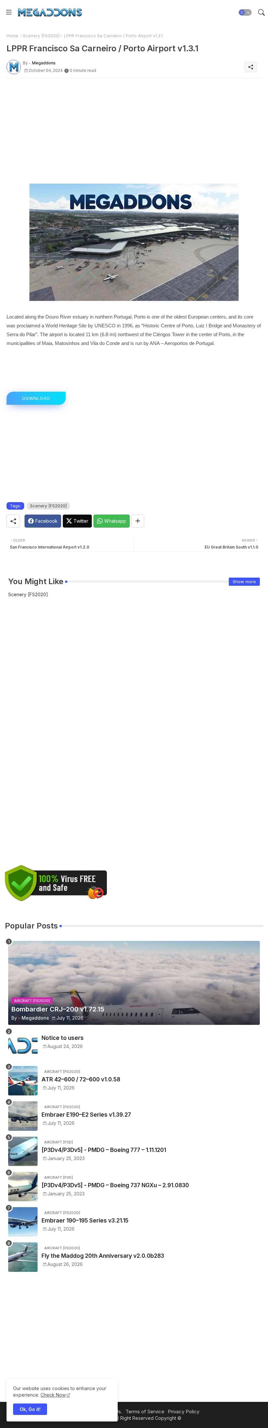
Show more (244, 581)
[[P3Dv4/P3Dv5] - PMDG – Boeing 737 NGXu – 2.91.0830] (23, 1186)
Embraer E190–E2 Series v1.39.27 (86, 1114)
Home (12, 35)
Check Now (53, 1395)
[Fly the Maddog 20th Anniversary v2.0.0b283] (23, 1257)
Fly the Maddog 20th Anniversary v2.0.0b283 (103, 1256)
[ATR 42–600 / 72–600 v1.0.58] (23, 1080)
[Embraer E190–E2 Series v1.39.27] (23, 1116)
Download (36, 398)
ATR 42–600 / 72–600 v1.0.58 (81, 1079)
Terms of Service (145, 1411)
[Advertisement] (134, 129)
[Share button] (137, 521)
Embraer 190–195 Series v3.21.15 (85, 1220)
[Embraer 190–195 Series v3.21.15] (23, 1222)
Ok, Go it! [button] (30, 1409)
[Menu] (9, 12)
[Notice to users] (23, 1045)
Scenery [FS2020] (41, 35)
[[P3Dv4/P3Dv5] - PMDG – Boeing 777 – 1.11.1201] (23, 1151)
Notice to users (63, 1038)
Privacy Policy (183, 1411)
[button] (245, 12)
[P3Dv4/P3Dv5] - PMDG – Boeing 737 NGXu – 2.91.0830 (115, 1185)
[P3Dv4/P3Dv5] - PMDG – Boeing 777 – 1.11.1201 (104, 1150)
